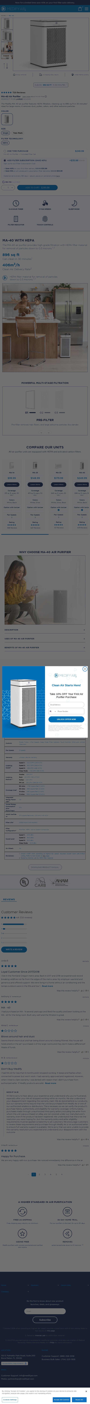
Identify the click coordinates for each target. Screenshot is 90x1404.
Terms (57, 730)
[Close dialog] (85, 669)
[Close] (86, 1391)
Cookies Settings (10, 1400)
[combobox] (52, 711)
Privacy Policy (52, 730)
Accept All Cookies (61, 1400)
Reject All (79, 1400)
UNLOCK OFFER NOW (66, 719)
